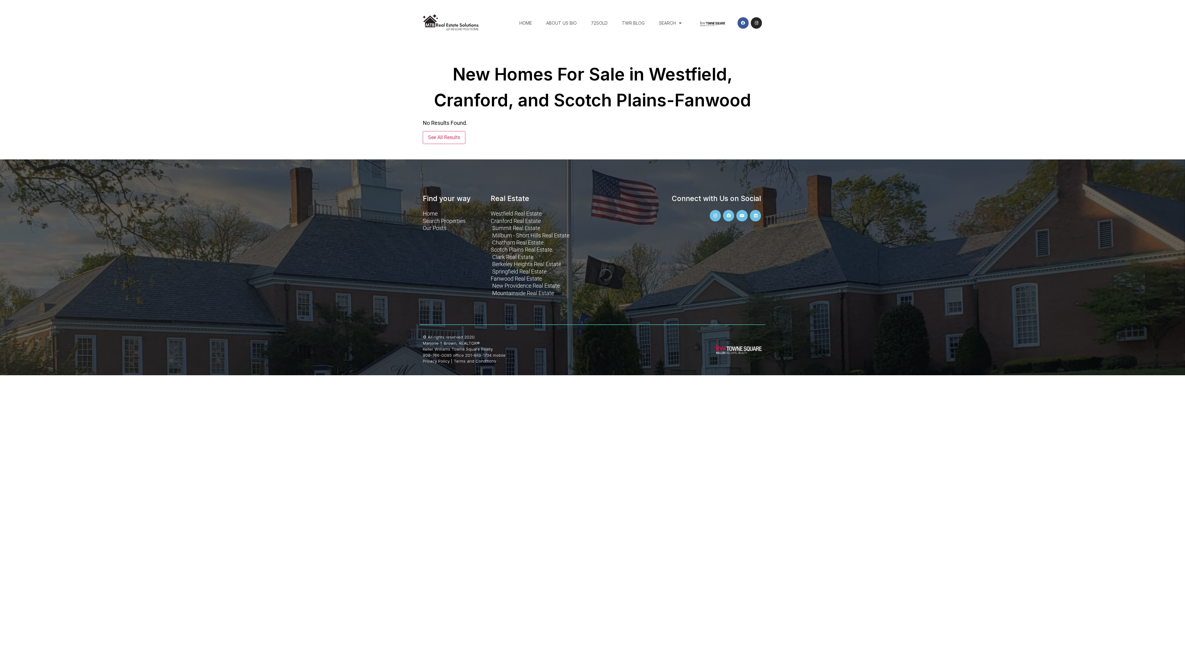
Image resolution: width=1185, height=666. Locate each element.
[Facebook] (743, 22)
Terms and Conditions (475, 361)
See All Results (444, 137)
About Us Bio (561, 23)
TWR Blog (633, 23)
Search (667, 23)
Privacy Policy (436, 361)
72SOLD (599, 23)
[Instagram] (756, 22)
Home (525, 23)
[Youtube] (741, 215)
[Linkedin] (755, 215)
